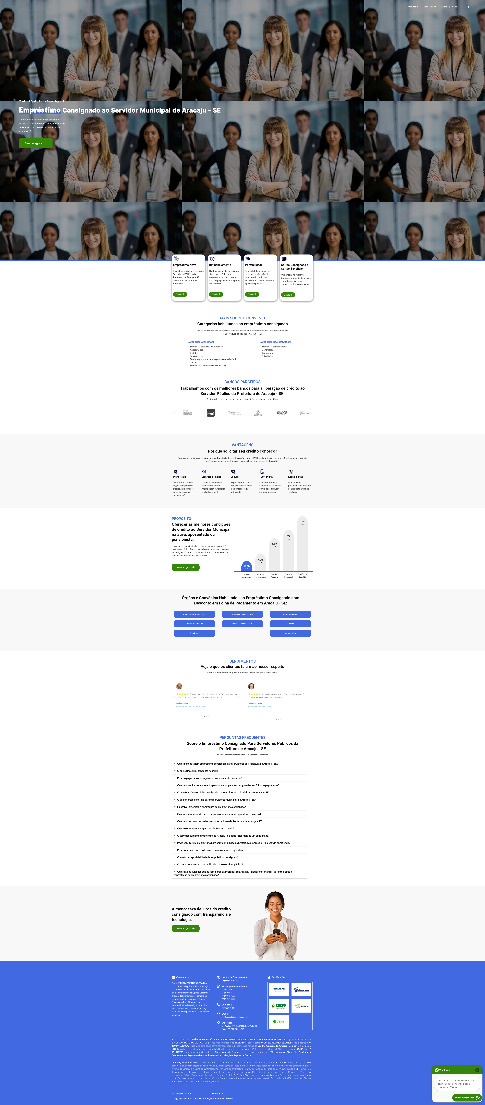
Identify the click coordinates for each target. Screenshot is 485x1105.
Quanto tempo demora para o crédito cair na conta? (205, 828)
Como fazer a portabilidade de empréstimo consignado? (207, 857)
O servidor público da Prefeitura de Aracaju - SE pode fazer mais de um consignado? (223, 835)
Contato (455, 6)
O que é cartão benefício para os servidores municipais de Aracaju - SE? (216, 799)
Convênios (428, 6)
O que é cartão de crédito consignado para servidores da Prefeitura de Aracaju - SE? (223, 792)
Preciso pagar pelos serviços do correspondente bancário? (209, 778)
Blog (467, 6)
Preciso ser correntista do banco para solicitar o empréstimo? (211, 850)
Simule (444, 6)
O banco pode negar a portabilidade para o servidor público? (210, 864)
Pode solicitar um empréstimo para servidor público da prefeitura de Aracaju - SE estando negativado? (233, 842)
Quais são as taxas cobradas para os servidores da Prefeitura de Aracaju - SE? (219, 821)
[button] (174, 412)
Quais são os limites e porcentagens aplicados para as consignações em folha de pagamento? (228, 785)
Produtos (412, 6)
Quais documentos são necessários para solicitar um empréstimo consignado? (220, 814)
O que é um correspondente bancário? (198, 770)
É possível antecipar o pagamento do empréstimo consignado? (211, 806)
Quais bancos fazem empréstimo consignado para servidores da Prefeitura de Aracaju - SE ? (227, 763)
